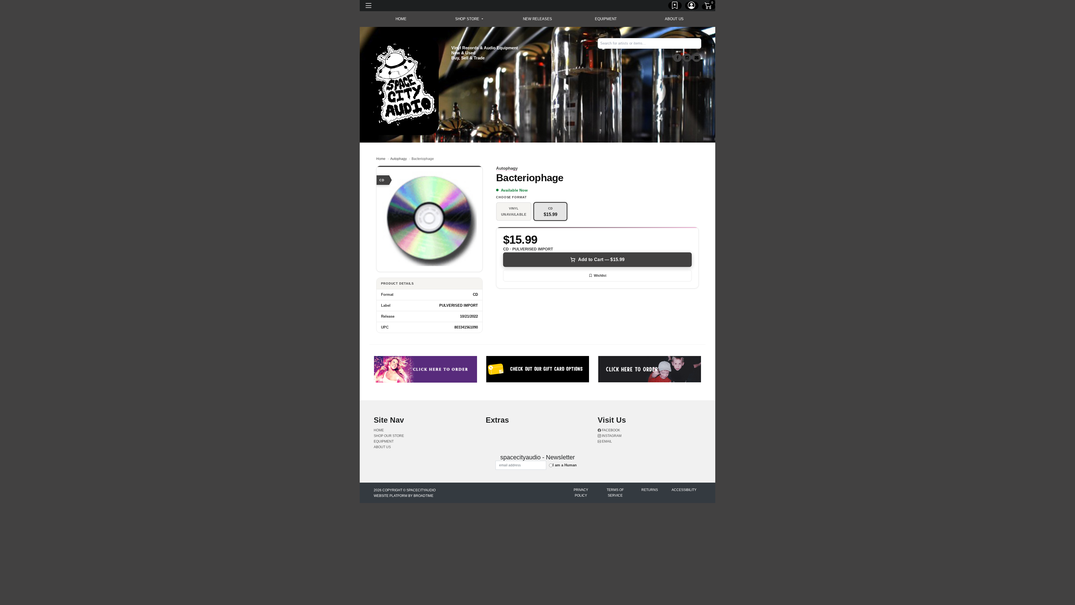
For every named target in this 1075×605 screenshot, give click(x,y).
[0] (708, 7)
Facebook (610, 430)
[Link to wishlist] (675, 6)
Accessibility (684, 490)
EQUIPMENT (606, 19)
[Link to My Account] (692, 6)
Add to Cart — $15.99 (601, 259)
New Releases (537, 19)
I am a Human (565, 465)
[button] (469, 19)
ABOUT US (674, 19)
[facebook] (677, 57)
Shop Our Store (389, 436)
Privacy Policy (581, 492)
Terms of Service (615, 492)
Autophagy (398, 159)
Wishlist (600, 276)
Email (606, 441)
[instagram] (687, 57)
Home (380, 159)
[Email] (696, 57)
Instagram (611, 436)
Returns (649, 490)
